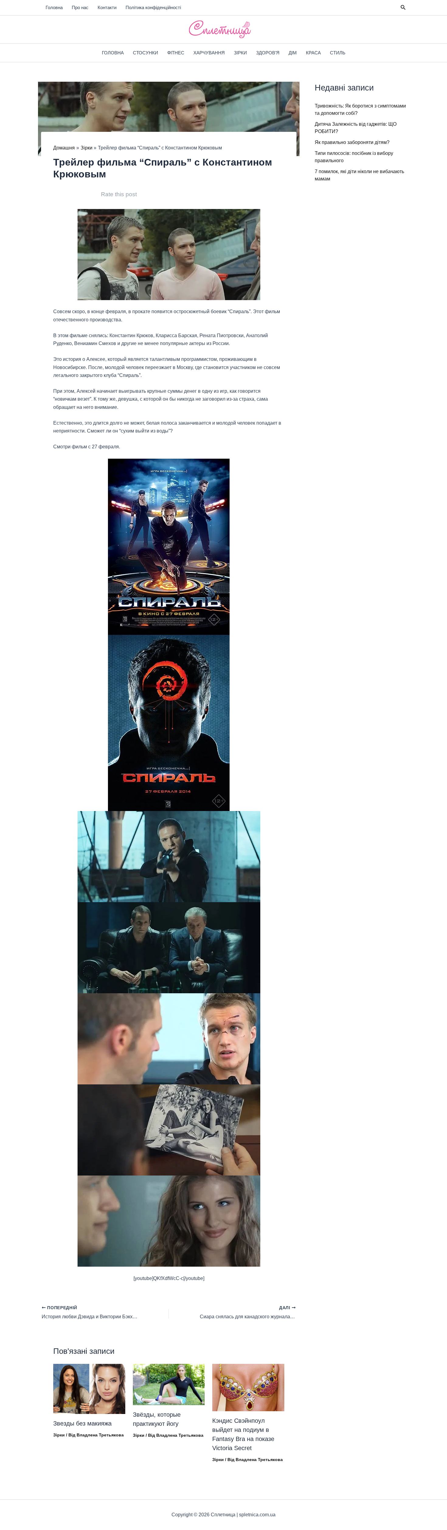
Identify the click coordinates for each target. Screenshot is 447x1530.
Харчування (209, 52)
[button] (403, 8)
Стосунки (145, 52)
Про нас (80, 7)
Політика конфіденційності (153, 7)
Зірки (240, 52)
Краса (313, 52)
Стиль (337, 52)
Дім (293, 52)
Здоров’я (267, 52)
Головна (54, 7)
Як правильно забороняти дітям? (352, 142)
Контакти (107, 7)
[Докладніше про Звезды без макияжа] (89, 1388)
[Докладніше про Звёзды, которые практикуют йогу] (169, 1384)
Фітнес (175, 52)
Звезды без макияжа (82, 1423)
